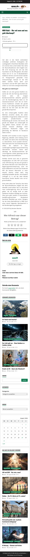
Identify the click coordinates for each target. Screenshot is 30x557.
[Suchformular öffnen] (27, 12)
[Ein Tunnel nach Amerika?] (15, 308)
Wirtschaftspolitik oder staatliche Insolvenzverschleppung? (11, 521)
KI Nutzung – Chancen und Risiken (12, 545)
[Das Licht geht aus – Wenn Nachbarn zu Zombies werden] (15, 332)
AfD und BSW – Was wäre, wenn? (11, 472)
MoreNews (10, 555)
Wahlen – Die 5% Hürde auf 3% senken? (14, 496)
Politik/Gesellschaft (8, 339)
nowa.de (15, 6)
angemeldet (11, 288)
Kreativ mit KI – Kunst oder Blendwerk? (13, 369)
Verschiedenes (6, 27)
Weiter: (10, 277)
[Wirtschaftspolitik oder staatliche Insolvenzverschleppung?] (15, 509)
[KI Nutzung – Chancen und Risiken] (15, 534)
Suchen (4, 376)
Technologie (7, 364)
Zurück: (12, 272)
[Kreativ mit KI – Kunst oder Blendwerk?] (15, 358)
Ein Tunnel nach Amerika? (9, 319)
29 (22, 438)
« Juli (3, 444)
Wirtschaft (6, 515)
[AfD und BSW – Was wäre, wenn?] (15, 461)
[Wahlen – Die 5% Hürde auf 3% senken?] (15, 485)
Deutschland (7, 468)
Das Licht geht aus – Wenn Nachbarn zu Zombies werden (13, 344)
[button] (2, 12)
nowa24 (6, 37)
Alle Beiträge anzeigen (15, 264)
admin (4, 321)
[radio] (8, 225)
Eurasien (6, 315)
